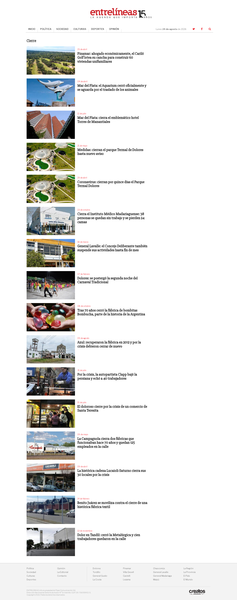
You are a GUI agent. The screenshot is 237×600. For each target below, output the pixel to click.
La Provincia (189, 572)
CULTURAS (79, 29)
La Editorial (62, 572)
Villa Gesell (128, 572)
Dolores (97, 568)
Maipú (156, 579)
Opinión (61, 568)
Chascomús (159, 568)
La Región (188, 568)
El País (186, 576)
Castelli (126, 576)
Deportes (31, 579)
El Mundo (188, 579)
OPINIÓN (114, 29)
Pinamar (127, 568)
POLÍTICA (45, 29)
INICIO (31, 29)
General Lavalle (160, 572)
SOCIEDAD (62, 29)
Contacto (62, 576)
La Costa (97, 579)
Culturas (31, 576)
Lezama (126, 579)
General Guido (100, 576)
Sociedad (31, 572)
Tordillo (96, 572)
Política (30, 568)
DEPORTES (97, 29)
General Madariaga (162, 576)
